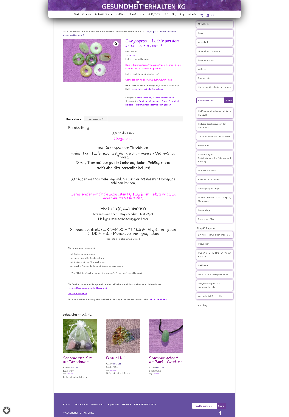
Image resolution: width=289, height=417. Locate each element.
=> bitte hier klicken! (157, 299)
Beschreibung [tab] (73, 119)
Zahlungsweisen (206, 60)
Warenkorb (203, 42)
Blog (174, 15)
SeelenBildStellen (103, 15)
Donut (164, 101)
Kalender (192, 15)
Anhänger (143, 101)
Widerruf (202, 69)
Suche (229, 100)
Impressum (113, 404)
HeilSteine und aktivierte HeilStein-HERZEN (92, 31)
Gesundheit (173, 101)
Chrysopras (154, 101)
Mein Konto (203, 24)
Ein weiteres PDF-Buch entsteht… (214, 235)
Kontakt (67, 404)
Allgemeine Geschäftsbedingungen (214, 87)
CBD (165, 15)
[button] (116, 44)
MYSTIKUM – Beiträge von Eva (213, 274)
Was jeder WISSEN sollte (210, 296)
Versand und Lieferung (209, 51)
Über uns (86, 15)
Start (76, 15)
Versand (132, 55)
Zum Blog (201, 305)
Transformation (137, 15)
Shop (182, 15)
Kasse (201, 33)
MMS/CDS (154, 15)
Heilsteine (130, 105)
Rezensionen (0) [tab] (96, 119)
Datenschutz (204, 78)
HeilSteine (121, 15)
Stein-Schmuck (144, 97)
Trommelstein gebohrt (160, 105)
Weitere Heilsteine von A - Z (130, 31)
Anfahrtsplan (81, 404)
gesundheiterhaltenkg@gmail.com (147, 89)
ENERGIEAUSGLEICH (145, 404)
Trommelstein (142, 105)
